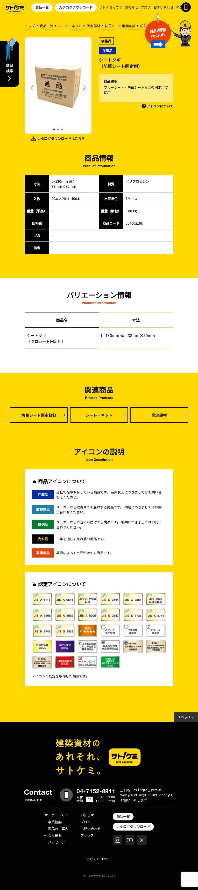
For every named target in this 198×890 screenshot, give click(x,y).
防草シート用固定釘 (120, 25)
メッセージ (56, 842)
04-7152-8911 (96, 791)
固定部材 (93, 25)
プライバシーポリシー (99, 858)
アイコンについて (160, 106)
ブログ (146, 7)
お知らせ (131, 7)
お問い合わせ (163, 7)
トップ (30, 25)
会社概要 (55, 835)
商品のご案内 (58, 828)
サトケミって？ (110, 7)
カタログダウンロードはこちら (61, 138)
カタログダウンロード (76, 7)
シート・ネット (70, 25)
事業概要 (55, 822)
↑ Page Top (186, 717)
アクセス (87, 835)
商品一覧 (42, 7)
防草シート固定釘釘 (38, 415)
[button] (54, 129)
